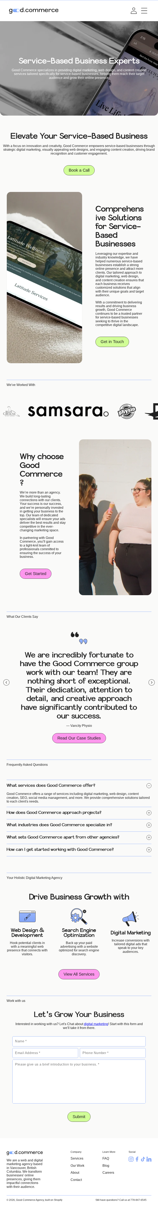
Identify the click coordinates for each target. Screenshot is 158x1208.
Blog (105, 1165)
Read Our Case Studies (79, 738)
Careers (108, 1172)
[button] (144, 10)
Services (77, 1158)
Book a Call (79, 170)
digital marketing (96, 1024)
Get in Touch (112, 342)
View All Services (79, 974)
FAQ (105, 1158)
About (75, 1172)
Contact (76, 1180)
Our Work (77, 1165)
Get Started (35, 573)
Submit (79, 1116)
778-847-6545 (138, 1200)
